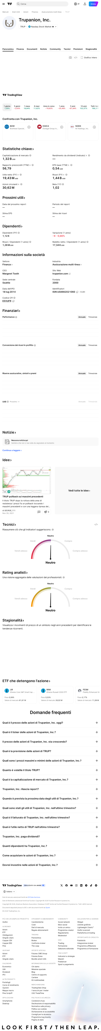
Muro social (62, 925)
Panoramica (36, 938)
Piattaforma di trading (86, 933)
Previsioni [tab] (78, 49)
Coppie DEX (7, 943)
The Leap (35, 946)
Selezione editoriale (66, 948)
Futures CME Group (39, 953)
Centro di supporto (39, 975)
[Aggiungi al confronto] (29, 127)
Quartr (48, 907)
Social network (64, 922)
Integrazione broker (85, 943)
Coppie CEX (7, 940)
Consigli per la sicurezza (41, 1014)
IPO (3, 975)
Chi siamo (35, 966)
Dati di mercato (38, 927)
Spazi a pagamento (66, 964)
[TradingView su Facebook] (66, 885)
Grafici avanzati (83, 930)
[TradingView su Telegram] (86, 885)
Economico (6, 966)
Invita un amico (64, 927)
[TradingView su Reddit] (96, 885)
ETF (4, 932)
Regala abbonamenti (40, 930)
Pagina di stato (38, 1020)
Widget (80, 922)
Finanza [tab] (20, 49)
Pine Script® (7, 993)
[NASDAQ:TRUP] (4, 491)
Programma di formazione (87, 948)
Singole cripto (8, 938)
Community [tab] (55, 49)
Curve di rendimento (10, 985)
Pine (4, 946)
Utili (3, 969)
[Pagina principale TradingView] (10, 4)
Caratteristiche (37, 922)
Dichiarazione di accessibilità (43, 1012)
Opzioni (5, 988)
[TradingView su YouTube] (71, 885)
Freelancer (62, 962)
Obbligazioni (7, 935)
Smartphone (7, 1001)
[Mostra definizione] (30, 155)
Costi (34, 925)
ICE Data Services (34, 897)
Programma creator (66, 930)
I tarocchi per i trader (40, 990)
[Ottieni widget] (76, 57)
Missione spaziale (39, 969)
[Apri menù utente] (84, 3)
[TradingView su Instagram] (76, 885)
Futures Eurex (37, 956)
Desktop (5, 1003)
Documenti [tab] (32, 49)
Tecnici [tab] (67, 49)
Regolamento (63, 933)
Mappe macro (8, 990)
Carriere (35, 977)
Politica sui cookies (39, 1009)
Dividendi (6, 972)
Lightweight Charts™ (85, 927)
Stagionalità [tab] (91, 49)
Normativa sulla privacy (41, 1006)
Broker (34, 940)
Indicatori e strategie (66, 956)
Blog (33, 972)
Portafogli (6, 982)
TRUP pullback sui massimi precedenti (22, 496)
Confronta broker (38, 943)
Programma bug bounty (41, 1017)
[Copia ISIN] (77, 292)
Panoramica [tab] (8, 49)
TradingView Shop (39, 988)
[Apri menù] (3, 3)
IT (78, 4)
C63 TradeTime (38, 993)
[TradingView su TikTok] (91, 885)
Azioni (4, 930)
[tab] (81, 317)
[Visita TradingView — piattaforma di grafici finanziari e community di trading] (12, 95)
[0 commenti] (38, 511)
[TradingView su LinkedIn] (81, 885)
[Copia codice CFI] (13, 301)
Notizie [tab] (43, 49)
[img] (53, 26)
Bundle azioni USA (39, 959)
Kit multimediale (38, 980)
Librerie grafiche (84, 925)
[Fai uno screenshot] (70, 57)
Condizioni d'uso (38, 1001)
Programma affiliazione (86, 946)
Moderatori (62, 935)
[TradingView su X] (61, 885)
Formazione (62, 946)
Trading (61, 943)
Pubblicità (81, 940)
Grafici (5, 922)
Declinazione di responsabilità (43, 1003)
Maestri (61, 959)
